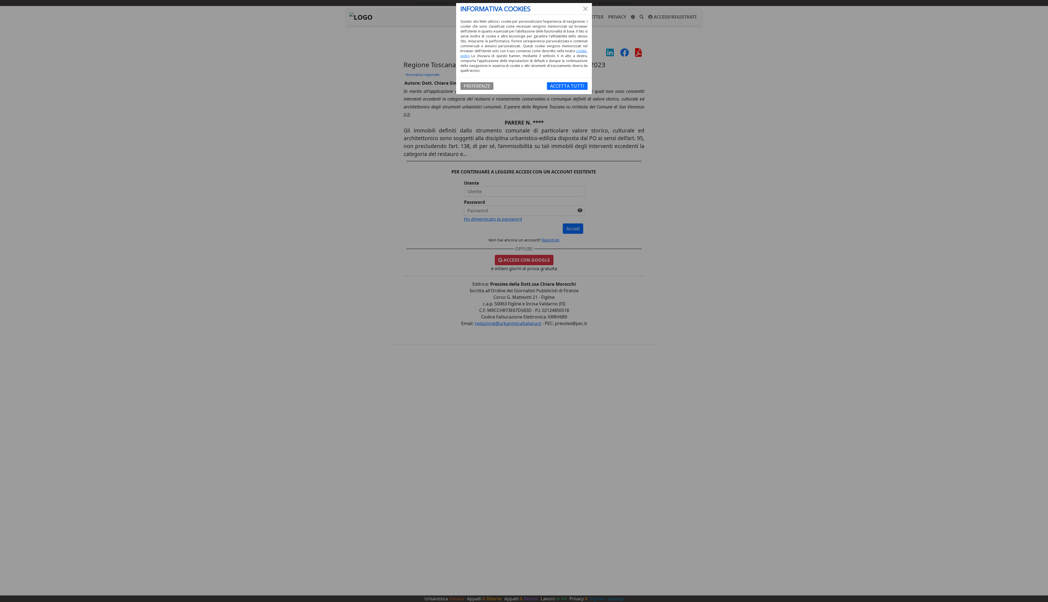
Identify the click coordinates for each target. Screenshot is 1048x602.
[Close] (585, 8)
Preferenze (477, 86)
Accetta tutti (567, 86)
